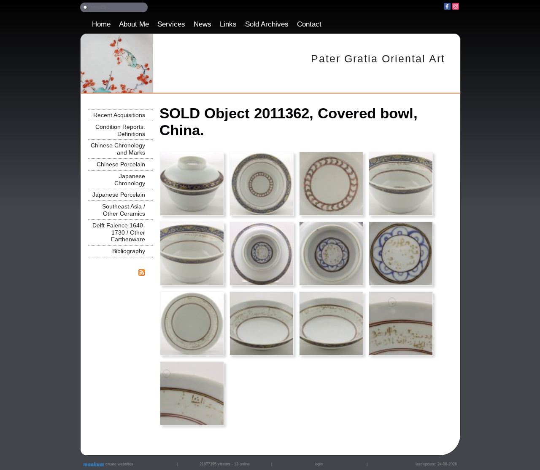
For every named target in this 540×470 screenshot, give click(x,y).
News (202, 24)
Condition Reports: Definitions (120, 130)
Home (101, 24)
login (319, 464)
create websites (118, 464)
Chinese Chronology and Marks (118, 149)
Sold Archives (267, 24)
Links (228, 24)
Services (171, 24)
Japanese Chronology (129, 180)
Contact (309, 24)
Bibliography (128, 251)
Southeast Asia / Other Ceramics (123, 210)
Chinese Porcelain (121, 164)
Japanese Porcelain (118, 194)
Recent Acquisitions (119, 115)
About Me (134, 24)
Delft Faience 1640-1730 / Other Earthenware (118, 232)
